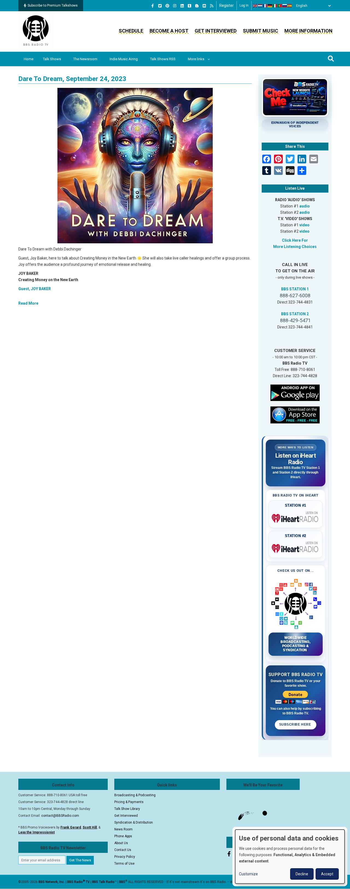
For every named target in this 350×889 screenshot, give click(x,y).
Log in (244, 5)
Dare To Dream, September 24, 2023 (72, 79)
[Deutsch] (270, 6)
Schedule (131, 31)
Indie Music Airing (124, 59)
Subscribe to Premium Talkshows (53, 5)
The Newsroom (85, 59)
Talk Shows (52, 59)
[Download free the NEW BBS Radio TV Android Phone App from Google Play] (295, 392)
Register (226, 5)
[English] (255, 6)
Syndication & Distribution (133, 822)
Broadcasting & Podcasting (135, 795)
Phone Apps (123, 836)
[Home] (35, 31)
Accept (327, 874)
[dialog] (290, 857)
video (304, 225)
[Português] (280, 6)
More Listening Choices (295, 246)
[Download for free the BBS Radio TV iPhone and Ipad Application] (295, 414)
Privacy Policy (124, 857)
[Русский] (284, 6)
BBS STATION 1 (295, 289)
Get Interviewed (216, 31)
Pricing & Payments (129, 802)
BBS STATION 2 (295, 314)
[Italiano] (275, 6)
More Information (308, 31)
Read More (28, 303)
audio (304, 206)
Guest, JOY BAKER (34, 289)
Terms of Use (124, 863)
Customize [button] (248, 874)
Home (28, 59)
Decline (302, 874)
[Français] (265, 6)
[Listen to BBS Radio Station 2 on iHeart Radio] (295, 547)
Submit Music (260, 31)
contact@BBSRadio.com (60, 816)
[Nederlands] (260, 6)
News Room (123, 829)
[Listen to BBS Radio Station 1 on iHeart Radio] (295, 517)
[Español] (289, 6)
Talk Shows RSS (163, 59)
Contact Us (122, 850)
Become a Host (169, 31)
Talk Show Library (127, 809)
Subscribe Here (295, 724)
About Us (121, 843)
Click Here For (295, 240)
